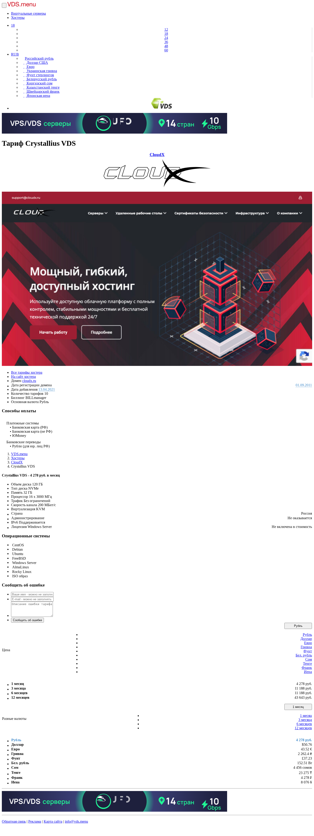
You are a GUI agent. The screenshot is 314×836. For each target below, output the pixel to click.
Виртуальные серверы (28, 13)
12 (166, 29)
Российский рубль (39, 58)
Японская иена (38, 96)
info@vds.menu (76, 821)
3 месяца (305, 720)
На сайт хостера (23, 377)
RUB (15, 54)
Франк (307, 668)
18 (13, 25)
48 (166, 46)
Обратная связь (14, 821)
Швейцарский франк (43, 91)
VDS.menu (19, 454)
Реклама (34, 821)
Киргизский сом (39, 83)
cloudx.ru (29, 381)
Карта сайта (53, 821)
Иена (308, 672)
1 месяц (298, 707)
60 (166, 50)
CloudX (157, 154)
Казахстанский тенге (43, 87)
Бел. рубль (304, 655)
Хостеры (18, 18)
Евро (30, 67)
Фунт (307, 651)
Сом (308, 659)
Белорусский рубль (41, 79)
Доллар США (37, 63)
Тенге (307, 663)
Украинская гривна (41, 71)
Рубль (298, 626)
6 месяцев (304, 724)
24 (166, 38)
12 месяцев (303, 728)
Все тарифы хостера (26, 372)
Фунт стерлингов (40, 75)
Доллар (306, 639)
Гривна (306, 647)
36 (166, 42)
